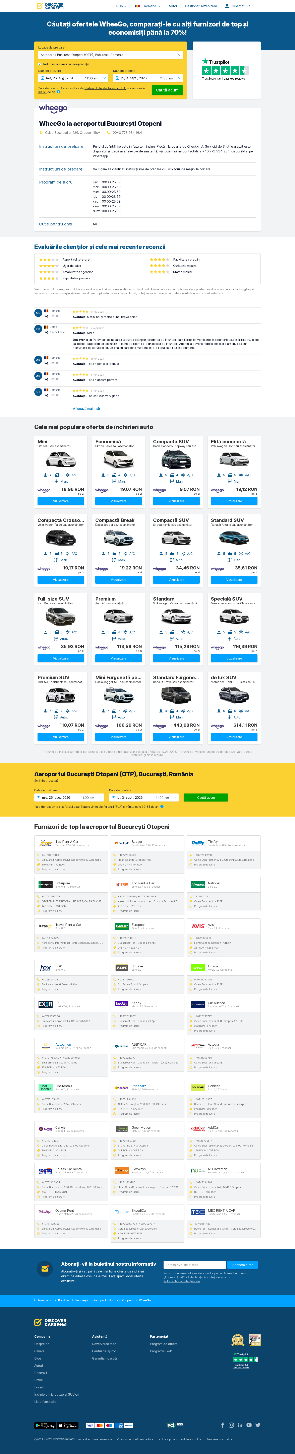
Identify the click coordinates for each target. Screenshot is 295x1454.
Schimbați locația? (46, 780)
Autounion (63, 1044)
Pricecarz (139, 1086)
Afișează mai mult (86, 409)
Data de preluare (49, 70)
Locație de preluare (51, 47)
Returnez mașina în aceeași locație (66, 64)
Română (150, 6)
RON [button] (119, 6)
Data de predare (124, 70)
